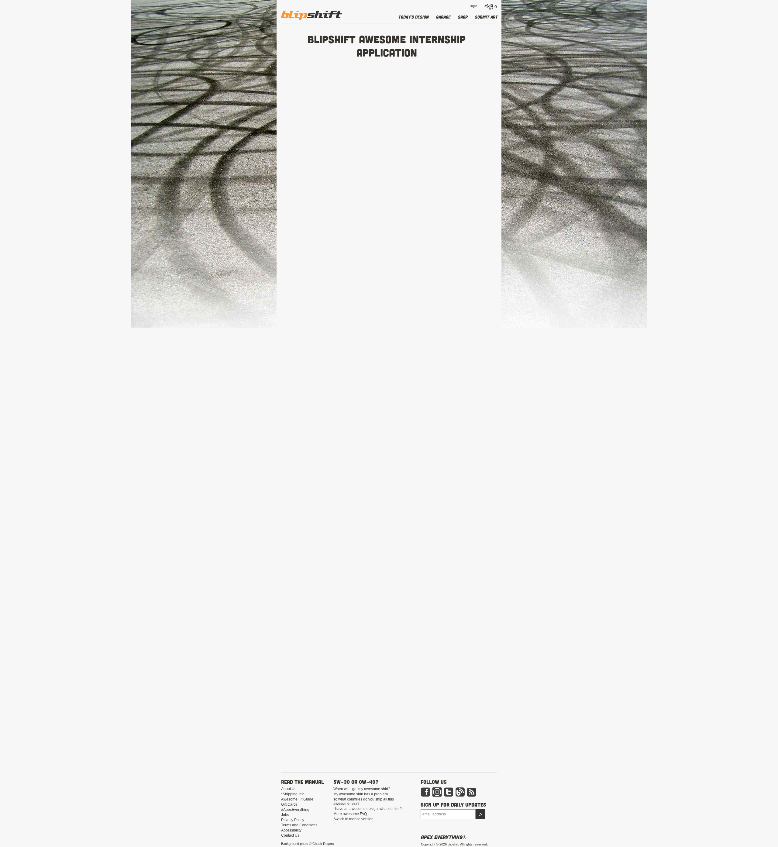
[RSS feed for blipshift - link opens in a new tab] (472, 792)
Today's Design (413, 16)
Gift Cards (289, 804)
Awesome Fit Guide (297, 799)
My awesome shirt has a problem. (361, 794)
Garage (443, 16)
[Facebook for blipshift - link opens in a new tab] (425, 792)
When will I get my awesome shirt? (361, 789)
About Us (288, 789)
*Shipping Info (293, 794)
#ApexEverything (295, 809)
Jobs (285, 815)
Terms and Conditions (299, 825)
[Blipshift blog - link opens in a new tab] (460, 792)
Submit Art (486, 16)
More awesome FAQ (350, 814)
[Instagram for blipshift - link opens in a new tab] (437, 792)
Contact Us (290, 835)
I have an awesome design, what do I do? (367, 809)
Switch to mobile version (353, 819)
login (473, 6)
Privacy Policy (292, 820)
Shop (463, 16)
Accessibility (291, 830)
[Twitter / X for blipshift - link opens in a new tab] (448, 792)
